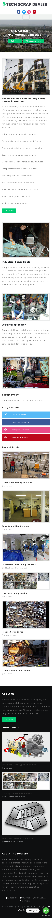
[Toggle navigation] (26, 17)
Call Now (14, 41)
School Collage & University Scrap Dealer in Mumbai (24, 100)
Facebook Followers (20, 422)
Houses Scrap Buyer (12, 632)
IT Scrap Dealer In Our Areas (17, 793)
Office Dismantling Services (17, 482)
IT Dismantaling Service (15, 593)
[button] (4, 36)
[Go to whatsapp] (46, 910)
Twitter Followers (19, 414)
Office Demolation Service (16, 670)
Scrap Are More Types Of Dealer (19, 765)
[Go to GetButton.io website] (46, 915)
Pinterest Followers (20, 437)
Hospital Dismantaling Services (19, 564)
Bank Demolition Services (15, 526)
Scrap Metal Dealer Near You (17, 838)
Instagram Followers (20, 430)
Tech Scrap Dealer (26, 4)
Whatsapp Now (33, 41)
